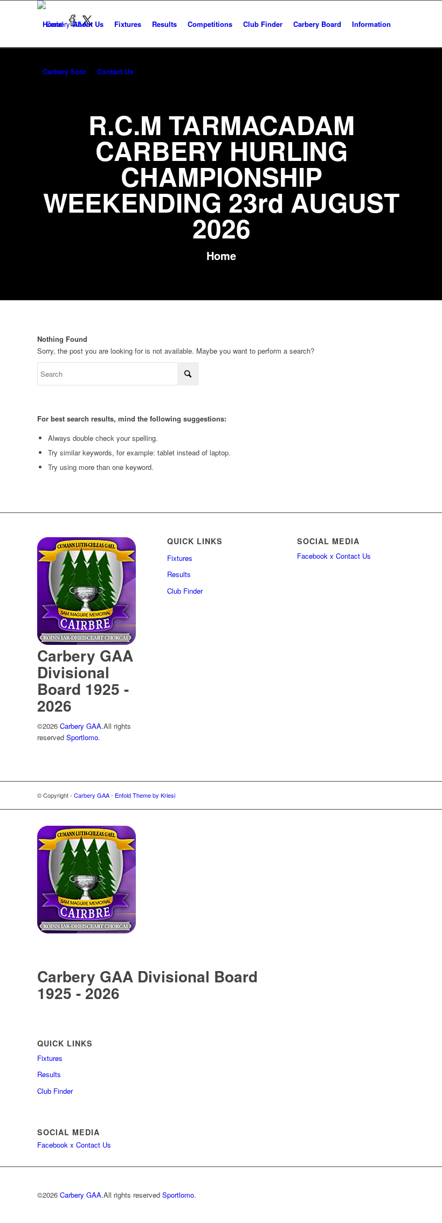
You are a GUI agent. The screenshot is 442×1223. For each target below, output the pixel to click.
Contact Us (353, 556)
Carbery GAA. (80, 726)
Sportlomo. (83, 737)
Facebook (312, 556)
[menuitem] (52, 24)
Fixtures (179, 558)
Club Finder (185, 591)
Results (179, 574)
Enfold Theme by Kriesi (145, 795)
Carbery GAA (91, 795)
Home (221, 255)
